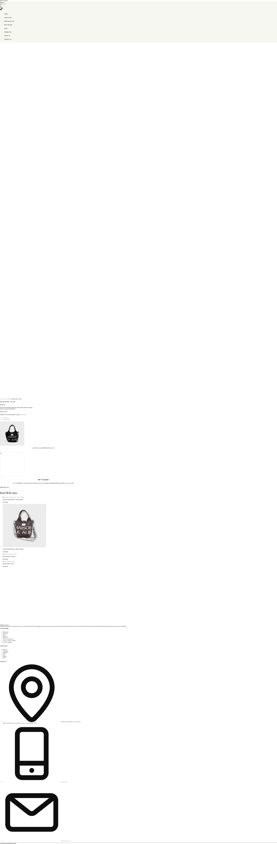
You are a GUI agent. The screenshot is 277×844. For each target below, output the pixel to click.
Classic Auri (5, 651)
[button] (2, 2)
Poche (4, 653)
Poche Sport (7, 399)
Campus (5, 656)
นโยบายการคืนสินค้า (7, 642)
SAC (4, 655)
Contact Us (5, 637)
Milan (4, 657)
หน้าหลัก (2, 399)
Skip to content (4, 0)
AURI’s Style (5, 632)
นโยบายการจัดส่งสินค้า (8, 639)
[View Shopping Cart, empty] (1, 9)
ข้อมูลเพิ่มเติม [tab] (6, 419)
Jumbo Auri (5, 652)
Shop (4, 634)
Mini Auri (5, 649)
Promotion (5, 633)
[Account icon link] (1, 7)
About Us (5, 636)
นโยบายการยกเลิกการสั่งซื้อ (9, 640)
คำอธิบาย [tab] (5, 417)
